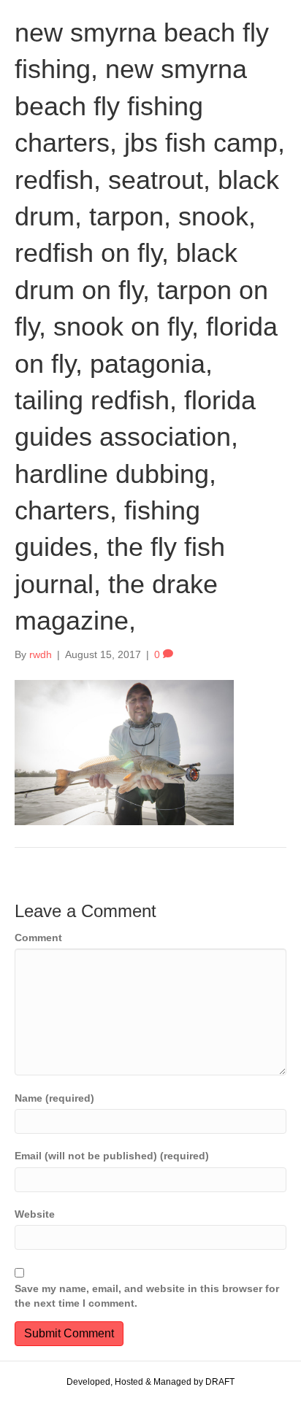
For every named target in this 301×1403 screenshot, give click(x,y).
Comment (38, 937)
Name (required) (54, 1098)
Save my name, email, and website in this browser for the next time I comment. (147, 1296)
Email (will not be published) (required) (112, 1156)
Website (35, 1214)
